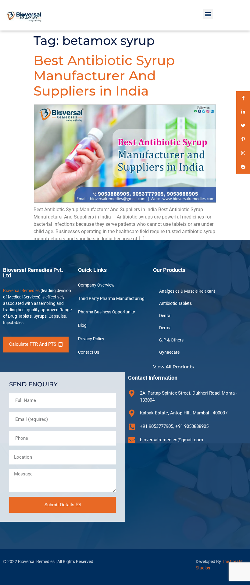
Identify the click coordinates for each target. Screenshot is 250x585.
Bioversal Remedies (21, 290)
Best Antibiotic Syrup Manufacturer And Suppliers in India (104, 75)
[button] (208, 14)
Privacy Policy (91, 338)
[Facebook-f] (243, 98)
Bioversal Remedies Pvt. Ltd (33, 273)
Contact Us (88, 352)
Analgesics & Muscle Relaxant (187, 291)
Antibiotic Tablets (175, 303)
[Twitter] (243, 125)
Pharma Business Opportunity (106, 311)
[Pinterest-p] (243, 139)
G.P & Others (171, 340)
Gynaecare (169, 352)
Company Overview (96, 285)
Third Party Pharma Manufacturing (111, 298)
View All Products (173, 367)
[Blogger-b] (243, 167)
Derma (165, 327)
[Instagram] (243, 153)
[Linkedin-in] (243, 112)
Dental (165, 315)
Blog (82, 325)
